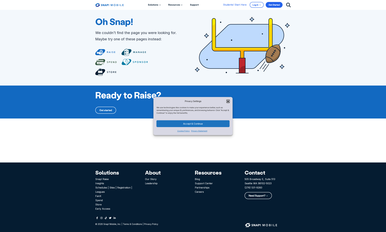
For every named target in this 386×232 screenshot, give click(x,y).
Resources (174, 4)
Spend (99, 200)
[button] (228, 101)
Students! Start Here (235, 4)
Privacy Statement (199, 131)
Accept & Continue (193, 123)
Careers (199, 191)
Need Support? (257, 195)
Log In (256, 4)
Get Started (274, 4)
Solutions (153, 4)
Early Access (102, 208)
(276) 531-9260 (253, 187)
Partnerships (202, 187)
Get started (105, 110)
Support (194, 4)
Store (98, 204)
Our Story (151, 179)
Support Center (204, 183)
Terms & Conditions (132, 224)
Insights (99, 183)
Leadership (151, 183)
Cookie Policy (183, 131)
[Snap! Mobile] (109, 4)
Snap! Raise (102, 179)
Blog (197, 179)
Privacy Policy (151, 224)
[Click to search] (288, 4)
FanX (98, 196)
